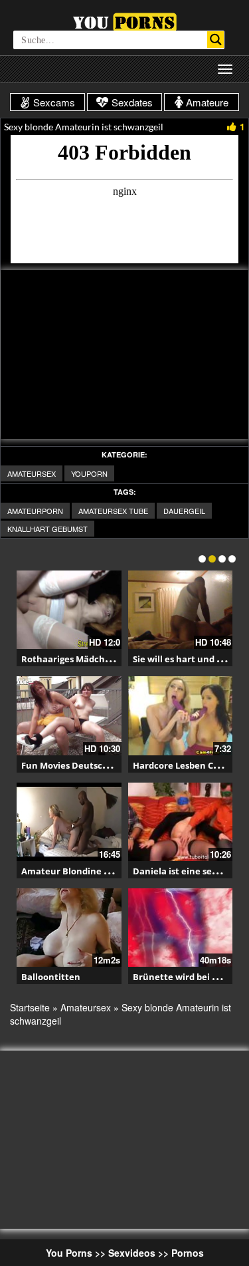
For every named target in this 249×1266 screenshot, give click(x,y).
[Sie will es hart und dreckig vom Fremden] (180, 609)
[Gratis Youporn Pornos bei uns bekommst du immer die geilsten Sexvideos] (124, 20)
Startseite (30, 1007)
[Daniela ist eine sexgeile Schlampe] (180, 822)
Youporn (89, 473)
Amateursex (31, 473)
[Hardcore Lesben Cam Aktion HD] (180, 715)
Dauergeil (184, 510)
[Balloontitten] (69, 927)
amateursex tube (113, 510)
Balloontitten (50, 977)
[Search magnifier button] (215, 39)
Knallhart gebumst (47, 528)
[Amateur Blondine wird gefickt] (69, 822)
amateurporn (35, 510)
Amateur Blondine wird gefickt (88, 871)
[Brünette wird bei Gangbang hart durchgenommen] (180, 927)
